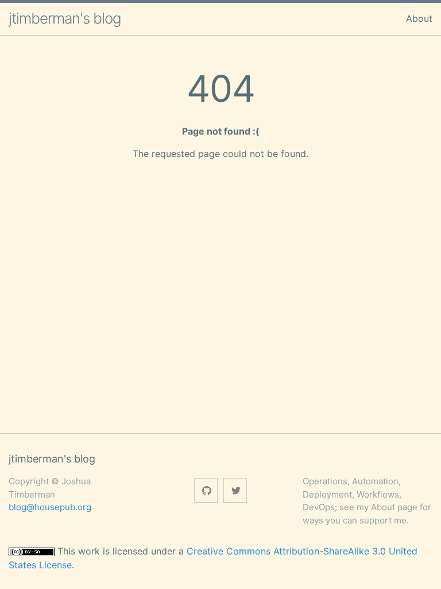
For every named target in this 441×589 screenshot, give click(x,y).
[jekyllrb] (235, 490)
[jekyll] (206, 490)
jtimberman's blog (65, 18)
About (419, 18)
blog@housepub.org (50, 507)
